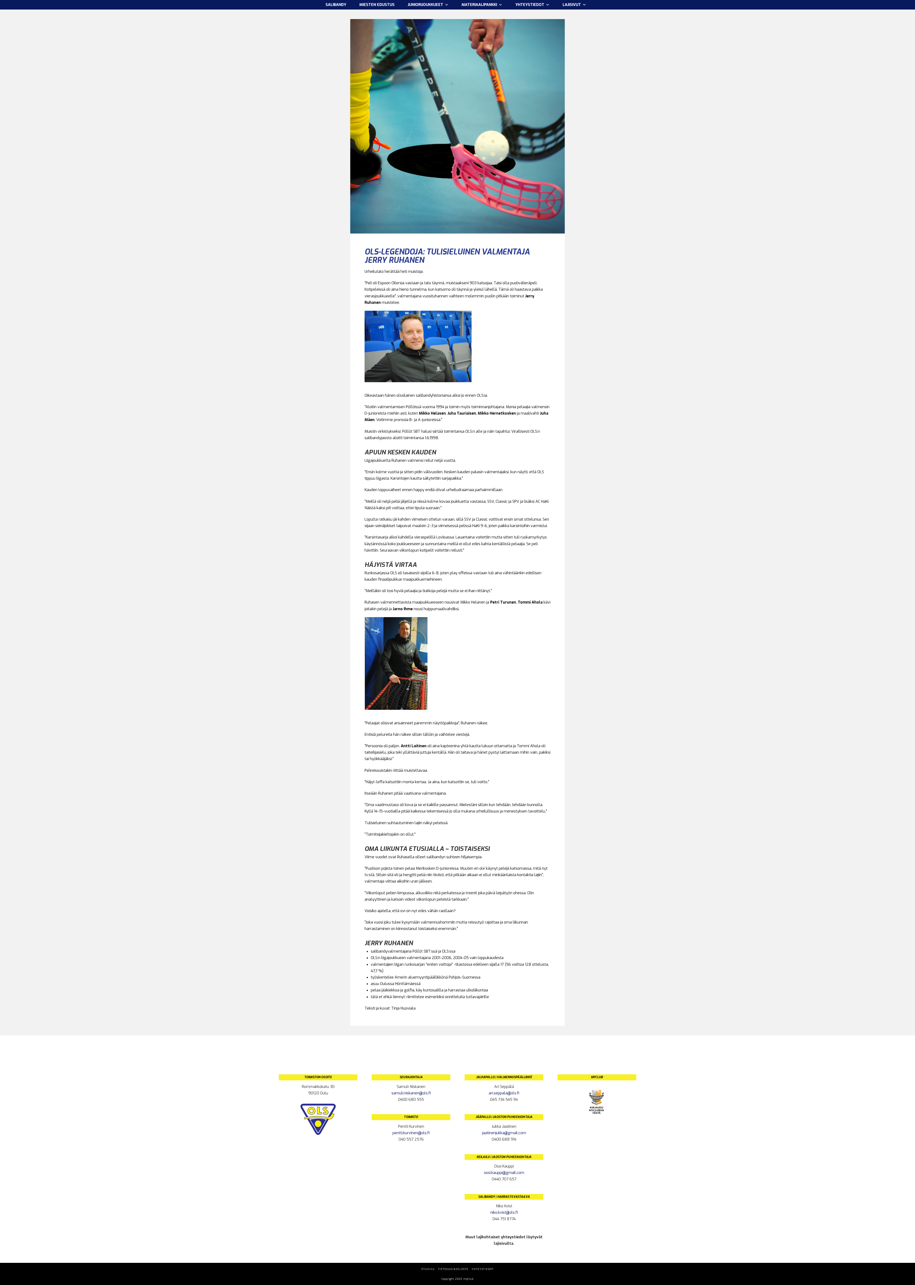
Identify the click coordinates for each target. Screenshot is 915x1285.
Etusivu (428, 1269)
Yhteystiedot (483, 1269)
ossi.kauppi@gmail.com (504, 1172)
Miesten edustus (377, 4)
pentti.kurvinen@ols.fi (411, 1132)
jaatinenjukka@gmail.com (504, 1132)
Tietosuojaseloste (453, 1269)
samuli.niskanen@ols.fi (411, 1093)
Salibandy (335, 4)
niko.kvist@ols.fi (504, 1212)
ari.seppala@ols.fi (504, 1093)
